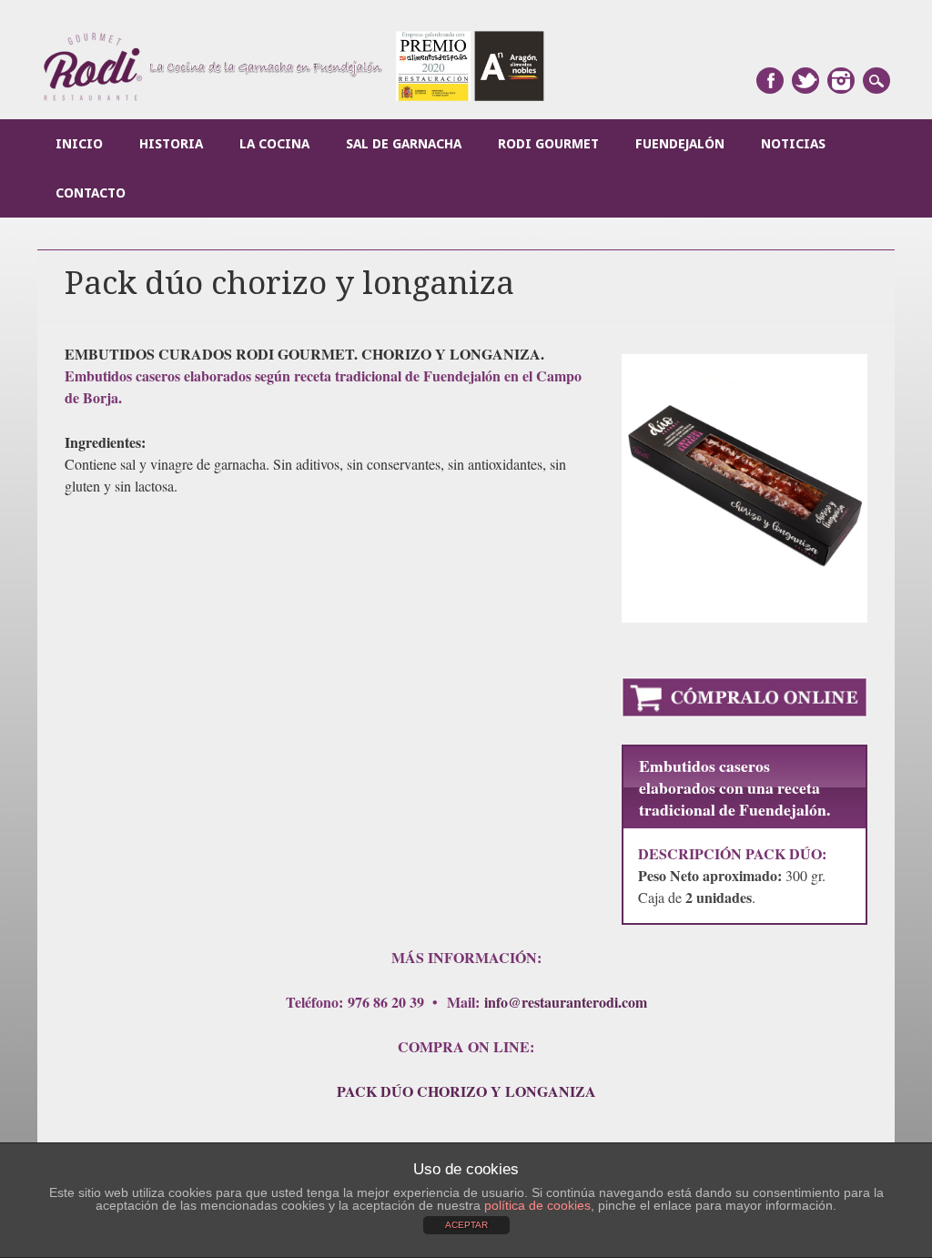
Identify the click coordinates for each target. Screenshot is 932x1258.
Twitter (805, 80)
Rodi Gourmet (548, 144)
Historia (171, 144)
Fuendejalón (679, 144)
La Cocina (274, 144)
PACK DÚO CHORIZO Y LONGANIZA (466, 1090)
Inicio (79, 144)
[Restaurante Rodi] (294, 98)
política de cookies (537, 1205)
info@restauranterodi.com (565, 1001)
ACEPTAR (466, 1225)
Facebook (770, 80)
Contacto (91, 193)
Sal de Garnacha (403, 144)
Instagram (841, 80)
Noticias (793, 144)
